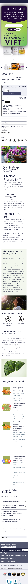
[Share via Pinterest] (22, 140)
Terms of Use (10, 568)
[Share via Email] (3, 140)
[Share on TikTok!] (6, 140)
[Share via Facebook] (14, 140)
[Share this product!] (25, 140)
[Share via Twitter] (18, 140)
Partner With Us (18, 555)
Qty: (3, 91)
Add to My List (5, 132)
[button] (5, 558)
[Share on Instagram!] (10, 140)
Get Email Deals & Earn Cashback (9, 544)
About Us (3, 555)
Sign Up (13, 546)
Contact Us (11, 555)
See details (4, 129)
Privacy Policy (3, 568)
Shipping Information (17, 568)
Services (24, 555)
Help (7, 555)
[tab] (14, 119)
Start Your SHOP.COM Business (8, 561)
